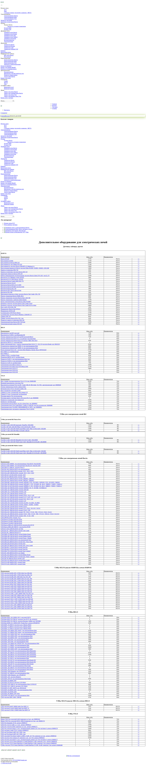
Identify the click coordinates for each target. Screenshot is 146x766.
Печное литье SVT (9, 223)
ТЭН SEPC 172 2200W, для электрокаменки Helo (15, 647)
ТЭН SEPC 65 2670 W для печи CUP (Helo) (13, 682)
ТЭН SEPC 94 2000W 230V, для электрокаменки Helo (16, 690)
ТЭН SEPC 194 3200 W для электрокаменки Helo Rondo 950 (18, 662)
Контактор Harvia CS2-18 (8, 283)
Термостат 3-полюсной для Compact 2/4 (12, 400)
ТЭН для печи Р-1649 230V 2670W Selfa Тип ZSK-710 (16, 608)
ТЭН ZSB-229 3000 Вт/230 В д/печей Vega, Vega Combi (17, 545)
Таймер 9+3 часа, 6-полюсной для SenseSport (14, 394)
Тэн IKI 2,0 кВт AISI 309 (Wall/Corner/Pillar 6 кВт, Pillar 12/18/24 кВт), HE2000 (23, 428)
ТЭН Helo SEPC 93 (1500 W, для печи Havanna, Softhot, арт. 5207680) (21, 621)
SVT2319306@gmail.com (20, 760)
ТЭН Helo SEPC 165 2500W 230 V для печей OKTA (16, 617)
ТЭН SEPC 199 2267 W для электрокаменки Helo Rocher (17, 664)
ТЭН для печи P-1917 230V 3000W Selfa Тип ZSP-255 (16, 604)
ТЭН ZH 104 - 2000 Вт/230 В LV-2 (11, 532)
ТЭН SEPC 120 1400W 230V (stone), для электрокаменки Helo (19, 630)
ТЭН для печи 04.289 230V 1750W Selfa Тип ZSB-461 (16, 580)
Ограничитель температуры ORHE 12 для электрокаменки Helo (19, 346)
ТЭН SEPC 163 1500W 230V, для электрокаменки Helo (17, 636)
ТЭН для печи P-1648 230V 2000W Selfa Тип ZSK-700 (16, 595)
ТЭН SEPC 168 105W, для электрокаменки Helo (15, 639)
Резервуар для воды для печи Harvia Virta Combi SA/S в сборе (18, 305)
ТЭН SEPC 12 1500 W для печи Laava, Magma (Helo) (16, 628)
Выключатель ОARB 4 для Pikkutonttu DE (13, 335)
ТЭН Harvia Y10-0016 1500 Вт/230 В (11, 523)
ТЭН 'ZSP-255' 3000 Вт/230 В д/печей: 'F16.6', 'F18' (15, 510)
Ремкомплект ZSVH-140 (8, 311)
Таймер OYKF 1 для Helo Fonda (10, 355)
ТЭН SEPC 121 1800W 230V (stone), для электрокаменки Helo (19, 632)
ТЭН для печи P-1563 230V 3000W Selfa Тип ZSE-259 (16, 590)
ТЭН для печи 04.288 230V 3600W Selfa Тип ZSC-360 (16, 578)
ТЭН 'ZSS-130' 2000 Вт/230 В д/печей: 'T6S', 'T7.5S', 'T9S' (17, 515)
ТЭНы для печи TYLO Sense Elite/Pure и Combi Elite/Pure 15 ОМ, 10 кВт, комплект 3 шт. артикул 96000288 (31, 745)
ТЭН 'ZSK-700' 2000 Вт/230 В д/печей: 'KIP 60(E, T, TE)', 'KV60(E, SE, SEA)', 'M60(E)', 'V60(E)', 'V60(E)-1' (31, 484)
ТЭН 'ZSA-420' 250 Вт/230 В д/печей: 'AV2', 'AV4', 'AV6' (17, 471)
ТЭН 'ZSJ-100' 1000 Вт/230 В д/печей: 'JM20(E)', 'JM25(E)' (17, 478)
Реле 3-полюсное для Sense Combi (10, 390)
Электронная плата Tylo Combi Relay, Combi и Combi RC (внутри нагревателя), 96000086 (26, 405)
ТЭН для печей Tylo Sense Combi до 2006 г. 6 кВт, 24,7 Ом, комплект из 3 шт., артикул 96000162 (28, 736)
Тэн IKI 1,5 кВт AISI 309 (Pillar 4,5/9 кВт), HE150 (15, 430)
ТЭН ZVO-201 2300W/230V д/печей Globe (13, 564)
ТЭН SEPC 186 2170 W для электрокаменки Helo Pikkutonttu (18, 651)
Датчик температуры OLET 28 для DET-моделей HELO (17, 337)
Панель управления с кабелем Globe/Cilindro (14, 299)
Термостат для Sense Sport (8, 401)
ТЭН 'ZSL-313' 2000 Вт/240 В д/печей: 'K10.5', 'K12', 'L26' (17, 495)
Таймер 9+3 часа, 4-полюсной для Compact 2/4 (14, 392)
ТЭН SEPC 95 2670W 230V (9, 691)
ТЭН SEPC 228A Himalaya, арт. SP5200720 (13, 675)
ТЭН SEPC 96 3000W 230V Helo (10, 693)
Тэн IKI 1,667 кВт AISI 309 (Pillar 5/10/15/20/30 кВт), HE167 (18, 427)
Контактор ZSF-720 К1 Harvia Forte (11, 290)
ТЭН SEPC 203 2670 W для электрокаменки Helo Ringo (17, 669)
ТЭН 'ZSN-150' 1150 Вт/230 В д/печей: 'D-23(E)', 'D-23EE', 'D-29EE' (20, 502)
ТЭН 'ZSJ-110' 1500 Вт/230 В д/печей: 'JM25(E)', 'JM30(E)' (17, 480)
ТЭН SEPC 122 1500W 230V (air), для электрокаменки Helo (18, 634)
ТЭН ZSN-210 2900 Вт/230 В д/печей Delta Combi (15, 560)
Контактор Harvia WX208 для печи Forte (12, 286)
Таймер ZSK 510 (6, 316)
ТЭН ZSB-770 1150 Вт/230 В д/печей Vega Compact (15, 551)
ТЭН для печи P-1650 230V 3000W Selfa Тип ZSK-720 (16, 597)
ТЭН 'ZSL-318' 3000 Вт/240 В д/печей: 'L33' (13, 501)
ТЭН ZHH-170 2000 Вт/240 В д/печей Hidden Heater (16, 534)
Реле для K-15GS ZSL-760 (8, 307)
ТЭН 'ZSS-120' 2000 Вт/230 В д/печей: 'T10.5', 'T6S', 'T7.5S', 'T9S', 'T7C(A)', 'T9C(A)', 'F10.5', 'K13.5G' (30, 514)
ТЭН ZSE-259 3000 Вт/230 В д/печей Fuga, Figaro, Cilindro (17, 556)
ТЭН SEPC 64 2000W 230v (8, 680)
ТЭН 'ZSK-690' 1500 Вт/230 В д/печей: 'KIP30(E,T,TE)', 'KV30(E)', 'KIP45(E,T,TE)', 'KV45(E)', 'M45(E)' (30, 482)
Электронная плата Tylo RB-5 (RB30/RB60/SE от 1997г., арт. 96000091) (21, 407)
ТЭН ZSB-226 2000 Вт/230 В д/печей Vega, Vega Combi (17, 541)
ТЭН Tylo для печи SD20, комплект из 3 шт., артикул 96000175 (19, 726)
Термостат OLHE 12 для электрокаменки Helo (14, 361)
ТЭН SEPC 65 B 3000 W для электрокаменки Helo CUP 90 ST (18, 684)
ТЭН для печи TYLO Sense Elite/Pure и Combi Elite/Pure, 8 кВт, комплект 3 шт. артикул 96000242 (29, 743)
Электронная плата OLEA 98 (9, 372)
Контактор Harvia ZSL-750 (8, 288)
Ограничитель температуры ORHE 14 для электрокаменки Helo (19, 348)
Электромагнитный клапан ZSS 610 (11, 324)
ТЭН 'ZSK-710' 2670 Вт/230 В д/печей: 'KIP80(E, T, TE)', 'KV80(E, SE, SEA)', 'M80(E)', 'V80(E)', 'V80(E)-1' (31, 486)
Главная (3, 116)
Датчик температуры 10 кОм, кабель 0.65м (13, 387)
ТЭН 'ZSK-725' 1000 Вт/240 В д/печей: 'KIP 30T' (15, 489)
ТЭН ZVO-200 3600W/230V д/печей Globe (13, 562)
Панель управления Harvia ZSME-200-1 (12, 296)
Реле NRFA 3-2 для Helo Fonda (10, 351)
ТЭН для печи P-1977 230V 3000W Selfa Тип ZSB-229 (16, 606)
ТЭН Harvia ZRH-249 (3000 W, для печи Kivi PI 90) (15, 527)
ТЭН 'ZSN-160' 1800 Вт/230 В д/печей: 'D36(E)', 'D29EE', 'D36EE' (20, 504)
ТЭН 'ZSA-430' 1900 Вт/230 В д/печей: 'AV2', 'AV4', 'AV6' (17, 473)
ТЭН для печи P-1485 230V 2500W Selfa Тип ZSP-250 (16, 586)
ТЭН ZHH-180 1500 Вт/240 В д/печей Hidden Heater (16, 536)
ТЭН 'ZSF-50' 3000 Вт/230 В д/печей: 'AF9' (13, 476)
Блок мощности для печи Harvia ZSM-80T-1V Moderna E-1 (18, 266)
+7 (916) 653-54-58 (6, 763)
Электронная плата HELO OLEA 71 (11, 364)
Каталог (7, 116)
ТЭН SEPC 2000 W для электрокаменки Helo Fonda (16, 665)
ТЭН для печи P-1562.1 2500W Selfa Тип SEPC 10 (15, 710)
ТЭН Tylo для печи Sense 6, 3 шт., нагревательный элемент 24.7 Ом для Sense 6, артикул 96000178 (29, 728)
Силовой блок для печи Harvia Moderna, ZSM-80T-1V (16, 314)
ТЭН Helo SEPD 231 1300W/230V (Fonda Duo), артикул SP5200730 (20, 623)
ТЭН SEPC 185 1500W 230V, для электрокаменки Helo (17, 649)
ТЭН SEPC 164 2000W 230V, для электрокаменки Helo (17, 638)
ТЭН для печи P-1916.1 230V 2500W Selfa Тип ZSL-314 (17, 603)
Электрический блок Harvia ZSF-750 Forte (13, 322)
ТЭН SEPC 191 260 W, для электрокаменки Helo (15, 658)
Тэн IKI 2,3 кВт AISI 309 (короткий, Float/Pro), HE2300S (17, 425)
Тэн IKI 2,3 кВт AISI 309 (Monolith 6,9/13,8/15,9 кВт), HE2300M (19, 440)
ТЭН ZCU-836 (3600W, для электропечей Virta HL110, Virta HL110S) (20, 465)
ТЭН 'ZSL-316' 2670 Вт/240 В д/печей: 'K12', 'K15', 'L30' (17, 499)
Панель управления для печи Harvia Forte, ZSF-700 (15, 298)
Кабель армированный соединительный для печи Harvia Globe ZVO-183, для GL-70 (25, 275)
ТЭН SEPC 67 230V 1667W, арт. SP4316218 (13, 688)
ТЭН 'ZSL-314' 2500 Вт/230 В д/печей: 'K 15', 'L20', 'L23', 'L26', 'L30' (20, 497)
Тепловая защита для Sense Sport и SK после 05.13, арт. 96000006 (19, 398)
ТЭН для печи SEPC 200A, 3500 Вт (11, 697)
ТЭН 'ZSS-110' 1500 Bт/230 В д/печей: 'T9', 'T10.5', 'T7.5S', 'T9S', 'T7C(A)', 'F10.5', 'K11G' (26, 512)
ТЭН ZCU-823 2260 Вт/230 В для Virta (12, 528)
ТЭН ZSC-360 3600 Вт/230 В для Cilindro (13, 553)
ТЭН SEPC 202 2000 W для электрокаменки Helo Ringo (17, 667)
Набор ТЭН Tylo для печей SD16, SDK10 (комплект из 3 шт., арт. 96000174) (23, 721)
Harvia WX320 (5, 259)
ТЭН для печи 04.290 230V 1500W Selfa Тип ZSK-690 (16, 582)
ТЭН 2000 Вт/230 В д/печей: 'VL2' (11, 517)
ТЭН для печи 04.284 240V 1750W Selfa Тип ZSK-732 (16, 575)
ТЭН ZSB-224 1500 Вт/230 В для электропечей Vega (16, 540)
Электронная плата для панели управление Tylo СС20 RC (17, 409)
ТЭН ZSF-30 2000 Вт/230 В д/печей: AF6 (13, 558)
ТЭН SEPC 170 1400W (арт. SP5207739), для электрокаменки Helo (20, 643)
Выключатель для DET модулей (10, 333)
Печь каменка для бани (10, 224)
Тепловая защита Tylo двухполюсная (11, 396)
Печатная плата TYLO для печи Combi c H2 (13, 388)
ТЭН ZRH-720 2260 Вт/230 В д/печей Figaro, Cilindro (16, 538)
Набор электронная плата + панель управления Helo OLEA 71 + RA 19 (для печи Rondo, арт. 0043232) (30, 344)
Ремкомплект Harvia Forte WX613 (10, 309)
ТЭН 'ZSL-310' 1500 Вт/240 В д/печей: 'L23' (13, 493)
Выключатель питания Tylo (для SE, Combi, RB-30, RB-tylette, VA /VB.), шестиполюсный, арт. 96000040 (31, 385)
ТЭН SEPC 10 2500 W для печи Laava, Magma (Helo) (16, 625)
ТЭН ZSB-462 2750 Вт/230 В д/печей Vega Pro (14, 549)
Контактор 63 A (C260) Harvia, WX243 (12, 279)
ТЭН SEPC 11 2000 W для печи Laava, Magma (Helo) (16, 626)
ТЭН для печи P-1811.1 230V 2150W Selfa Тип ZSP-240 (17, 599)
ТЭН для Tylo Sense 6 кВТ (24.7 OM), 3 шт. (13, 732)
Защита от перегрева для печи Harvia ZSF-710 (14, 272)
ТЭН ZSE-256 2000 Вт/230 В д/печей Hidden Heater (15, 554)
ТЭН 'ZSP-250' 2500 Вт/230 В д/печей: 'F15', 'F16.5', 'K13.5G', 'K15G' (20, 508)
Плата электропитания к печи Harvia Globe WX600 (15, 301)
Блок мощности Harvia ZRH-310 (10, 262)
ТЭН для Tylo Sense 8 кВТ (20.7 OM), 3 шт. (13, 734)
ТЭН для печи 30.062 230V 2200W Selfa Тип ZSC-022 (16, 584)
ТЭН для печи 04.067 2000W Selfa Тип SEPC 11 (14, 706)
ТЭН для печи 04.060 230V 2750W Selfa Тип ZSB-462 (16, 573)
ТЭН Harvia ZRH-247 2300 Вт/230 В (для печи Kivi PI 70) (17, 525)
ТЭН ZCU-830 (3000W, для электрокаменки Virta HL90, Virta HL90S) (21, 463)
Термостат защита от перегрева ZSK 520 (12, 320)
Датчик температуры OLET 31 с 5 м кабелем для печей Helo (18, 338)
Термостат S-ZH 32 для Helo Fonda (11, 363)
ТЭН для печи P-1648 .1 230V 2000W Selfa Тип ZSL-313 (17, 593)
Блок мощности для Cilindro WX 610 (11, 264)
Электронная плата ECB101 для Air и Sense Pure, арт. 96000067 (19, 403)
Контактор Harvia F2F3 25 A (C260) (11, 285)
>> (138, 259)
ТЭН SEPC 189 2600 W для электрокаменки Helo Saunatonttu (18, 654)
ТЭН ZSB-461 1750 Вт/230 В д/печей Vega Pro (14, 547)
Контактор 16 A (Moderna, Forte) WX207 (12, 277)
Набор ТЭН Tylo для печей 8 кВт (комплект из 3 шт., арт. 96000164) (20, 719)
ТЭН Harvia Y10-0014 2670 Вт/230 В (11, 519)
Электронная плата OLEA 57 (9, 368)
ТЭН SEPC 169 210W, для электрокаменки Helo (15, 641)
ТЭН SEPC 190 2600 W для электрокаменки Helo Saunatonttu (18, 656)
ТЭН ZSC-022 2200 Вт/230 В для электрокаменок (15, 469)
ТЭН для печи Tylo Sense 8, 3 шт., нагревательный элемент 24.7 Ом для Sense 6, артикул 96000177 (29, 739)
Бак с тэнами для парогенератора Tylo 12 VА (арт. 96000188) (18, 381)
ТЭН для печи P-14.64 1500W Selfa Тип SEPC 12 (15, 708)
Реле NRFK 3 (5, 353)
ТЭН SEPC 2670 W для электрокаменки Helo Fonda (16, 678)
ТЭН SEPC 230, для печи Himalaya (11, 677)
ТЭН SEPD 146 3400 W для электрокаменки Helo (15, 695)
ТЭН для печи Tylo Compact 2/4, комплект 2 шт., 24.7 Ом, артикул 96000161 (23, 737)
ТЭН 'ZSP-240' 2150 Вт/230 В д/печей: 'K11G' (14, 506)
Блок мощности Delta (7, 260)
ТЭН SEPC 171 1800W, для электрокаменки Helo (15, 645)
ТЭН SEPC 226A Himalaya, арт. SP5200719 (13, 671)
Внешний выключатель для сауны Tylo (12, 383)
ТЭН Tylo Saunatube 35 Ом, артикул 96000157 (14, 723)
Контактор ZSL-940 (6, 292)
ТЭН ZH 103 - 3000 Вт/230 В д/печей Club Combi (15, 530)
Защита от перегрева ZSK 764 (9, 270)
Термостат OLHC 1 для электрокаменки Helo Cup (15, 359)
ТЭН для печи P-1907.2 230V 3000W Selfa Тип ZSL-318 (17, 601)
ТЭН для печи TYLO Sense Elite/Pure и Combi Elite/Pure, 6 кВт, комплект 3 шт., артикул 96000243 (29, 741)
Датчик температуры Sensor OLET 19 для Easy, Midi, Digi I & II (19, 340)
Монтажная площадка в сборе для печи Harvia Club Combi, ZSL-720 (20, 294)
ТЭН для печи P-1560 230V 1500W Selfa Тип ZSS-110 (16, 588)
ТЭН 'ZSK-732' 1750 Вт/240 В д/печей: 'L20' (13, 491)
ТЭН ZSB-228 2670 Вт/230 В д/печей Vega (13, 543)
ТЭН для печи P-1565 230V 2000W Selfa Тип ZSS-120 (16, 591)
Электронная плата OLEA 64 (9, 370)
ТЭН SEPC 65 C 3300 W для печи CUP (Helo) (14, 686)
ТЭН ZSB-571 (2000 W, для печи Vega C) (13, 467)
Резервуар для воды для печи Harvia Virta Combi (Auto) (16, 303)
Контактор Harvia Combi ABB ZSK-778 (12, 281)
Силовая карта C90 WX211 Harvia (10, 312)
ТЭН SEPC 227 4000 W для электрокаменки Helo (15, 673)
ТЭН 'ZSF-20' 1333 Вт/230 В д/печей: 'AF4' (13, 475)
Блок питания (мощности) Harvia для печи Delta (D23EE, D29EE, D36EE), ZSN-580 (25, 268)
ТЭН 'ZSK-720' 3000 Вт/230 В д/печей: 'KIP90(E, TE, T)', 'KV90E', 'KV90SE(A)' (24, 488)
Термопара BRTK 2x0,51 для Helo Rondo (12, 357)
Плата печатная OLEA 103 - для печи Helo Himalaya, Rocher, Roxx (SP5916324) (23, 350)
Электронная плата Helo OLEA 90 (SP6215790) (14, 366)
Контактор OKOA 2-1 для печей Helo (11, 342)
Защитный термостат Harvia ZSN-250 (11, 273)
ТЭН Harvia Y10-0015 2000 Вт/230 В (11, 521)
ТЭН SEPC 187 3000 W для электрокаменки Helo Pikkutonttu (18, 652)
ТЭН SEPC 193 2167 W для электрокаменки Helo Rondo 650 (18, 660)
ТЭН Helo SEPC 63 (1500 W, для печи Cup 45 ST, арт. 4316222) (19, 619)
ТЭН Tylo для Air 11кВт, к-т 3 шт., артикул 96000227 (16, 724)
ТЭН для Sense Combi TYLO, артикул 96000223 (14, 730)
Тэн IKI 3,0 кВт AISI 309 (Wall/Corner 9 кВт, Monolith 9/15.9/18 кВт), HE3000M (23, 441)
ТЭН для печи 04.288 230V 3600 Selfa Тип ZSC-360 (16, 577)
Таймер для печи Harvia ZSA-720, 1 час (12, 318)
